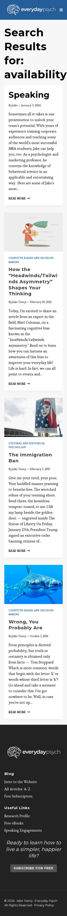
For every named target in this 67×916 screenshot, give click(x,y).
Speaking (29, 95)
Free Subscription (18, 796)
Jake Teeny (19, 302)
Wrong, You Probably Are (26, 625)
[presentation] (33, 232)
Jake (15, 105)
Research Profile (17, 816)
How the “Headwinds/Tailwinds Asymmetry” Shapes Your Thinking (33, 282)
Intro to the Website (20, 781)
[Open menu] (61, 10)
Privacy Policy (44, 905)
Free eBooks (13, 823)
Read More (19, 198)
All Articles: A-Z (17, 789)
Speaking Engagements (23, 830)
